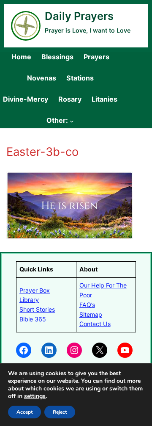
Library (29, 299)
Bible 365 (32, 319)
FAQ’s (87, 304)
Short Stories (37, 309)
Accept (24, 412)
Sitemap (90, 314)
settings (35, 396)
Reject (60, 412)
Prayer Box (34, 290)
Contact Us (95, 323)
